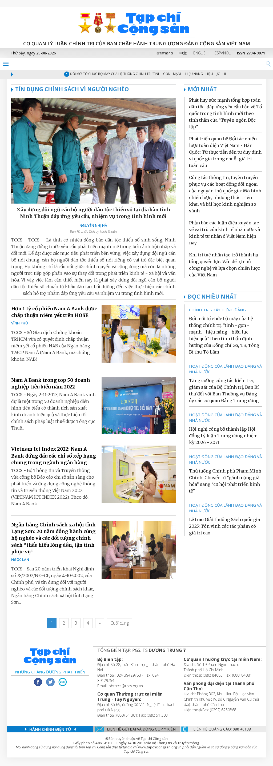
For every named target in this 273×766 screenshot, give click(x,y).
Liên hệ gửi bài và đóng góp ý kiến (141, 729)
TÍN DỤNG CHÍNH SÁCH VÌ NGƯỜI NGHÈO (72, 89)
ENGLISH (200, 52)
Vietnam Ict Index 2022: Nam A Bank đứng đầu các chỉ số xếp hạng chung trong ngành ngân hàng (53, 455)
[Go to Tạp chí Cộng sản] (136, 23)
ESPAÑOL (223, 52)
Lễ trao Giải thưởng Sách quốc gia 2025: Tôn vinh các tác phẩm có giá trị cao (224, 526)
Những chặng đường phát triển (50, 671)
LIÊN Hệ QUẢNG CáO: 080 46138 (222, 729)
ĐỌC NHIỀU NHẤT (212, 296)
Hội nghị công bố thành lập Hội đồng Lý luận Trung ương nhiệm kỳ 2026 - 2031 (223, 435)
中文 (183, 52)
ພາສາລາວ (164, 52)
